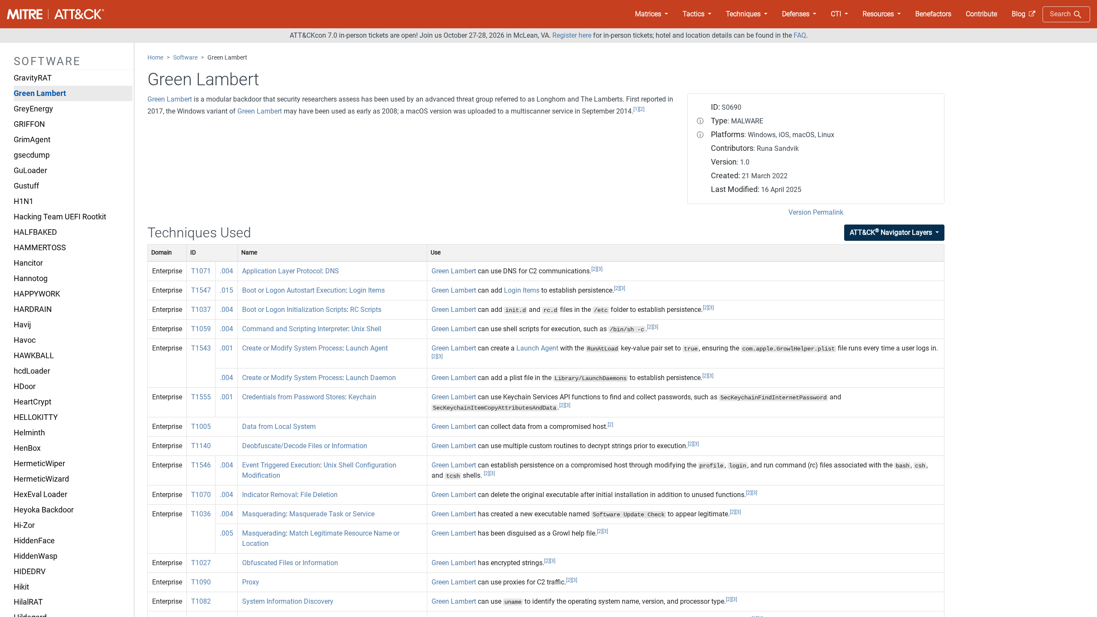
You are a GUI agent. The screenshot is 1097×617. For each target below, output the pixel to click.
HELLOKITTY (36, 417)
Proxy (250, 582)
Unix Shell (366, 329)
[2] (641, 109)
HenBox (27, 448)
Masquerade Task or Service (332, 514)
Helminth (29, 432)
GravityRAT (33, 78)
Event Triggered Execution (281, 465)
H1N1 (23, 201)
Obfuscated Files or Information (290, 563)
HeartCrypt (32, 402)
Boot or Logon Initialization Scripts (294, 310)
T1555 (201, 397)
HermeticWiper (39, 463)
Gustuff (26, 186)
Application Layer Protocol (282, 271)
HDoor (25, 386)
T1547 (201, 290)
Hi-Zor (24, 525)
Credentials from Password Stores (293, 397)
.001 (226, 348)
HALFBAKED (35, 232)
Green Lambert (40, 93)
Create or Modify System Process (292, 348)
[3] (599, 269)
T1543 (201, 348)
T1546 (201, 465)
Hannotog (31, 278)
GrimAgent (32, 139)
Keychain (362, 397)
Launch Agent (367, 348)
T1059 (201, 329)
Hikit (21, 587)
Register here (571, 35)
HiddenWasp (35, 556)
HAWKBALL (34, 355)
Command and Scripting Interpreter (295, 329)
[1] (636, 109)
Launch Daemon (371, 378)
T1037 (201, 310)
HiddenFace (34, 540)
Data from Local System (279, 426)
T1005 (201, 426)
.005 (226, 533)
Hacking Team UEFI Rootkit (60, 217)
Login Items (367, 290)
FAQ (800, 35)
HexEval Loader (40, 494)
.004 (226, 271)
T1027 (201, 563)
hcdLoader (32, 371)
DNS (332, 271)
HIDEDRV (29, 571)
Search (1061, 14)
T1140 (201, 446)
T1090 (201, 582)
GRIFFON (29, 124)
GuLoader (30, 170)
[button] (651, 14)
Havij (22, 324)
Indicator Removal (269, 495)
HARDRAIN (33, 309)
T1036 (201, 514)
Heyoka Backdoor (44, 510)
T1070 (201, 495)
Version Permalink (815, 212)
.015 (226, 290)
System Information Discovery (287, 601)
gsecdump (32, 155)
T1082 (201, 601)
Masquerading (264, 514)
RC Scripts (365, 310)
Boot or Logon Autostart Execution (294, 290)
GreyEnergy (33, 109)
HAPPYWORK (37, 294)
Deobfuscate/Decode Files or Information (304, 446)
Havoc (25, 340)
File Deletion (319, 495)
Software (185, 57)
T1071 (201, 271)
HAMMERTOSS (40, 247)
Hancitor (28, 263)
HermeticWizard (41, 479)
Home (155, 57)
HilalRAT (28, 602)
